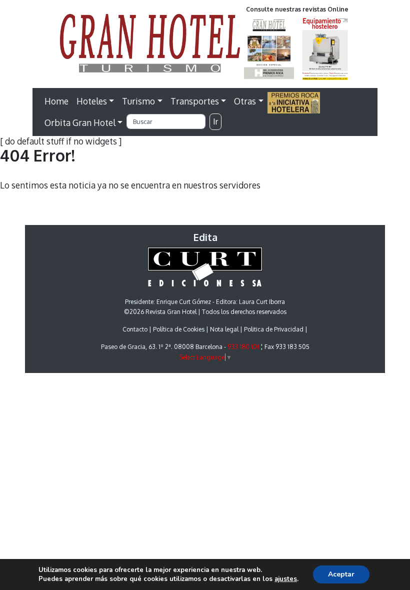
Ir (215, 121)
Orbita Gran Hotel (80, 122)
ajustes (285, 579)
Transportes (194, 101)
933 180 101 (243, 346)
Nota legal (224, 329)
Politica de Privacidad (274, 329)
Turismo (138, 101)
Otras (245, 101)
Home (56, 101)
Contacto (135, 329)
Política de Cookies (178, 329)
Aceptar (341, 574)
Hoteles (91, 101)
